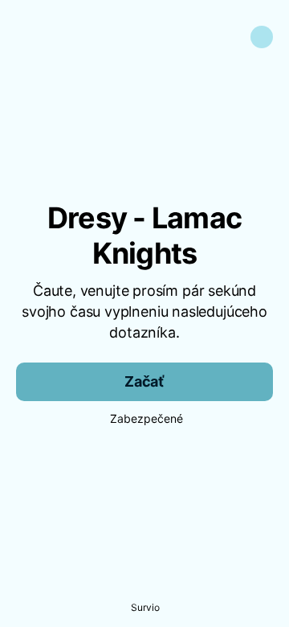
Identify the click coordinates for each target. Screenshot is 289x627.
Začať (144, 381)
